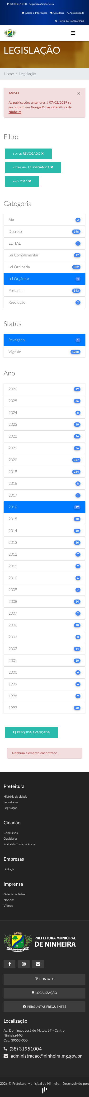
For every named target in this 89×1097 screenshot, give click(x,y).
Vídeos (8, 905)
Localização (45, 993)
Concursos (11, 833)
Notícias (9, 900)
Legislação (10, 808)
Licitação (9, 869)
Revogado (27, 153)
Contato (46, 979)
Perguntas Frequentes (46, 1006)
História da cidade (15, 796)
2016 (20, 181)
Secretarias (11, 802)
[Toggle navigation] (73, 33)
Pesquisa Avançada (33, 732)
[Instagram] (24, 964)
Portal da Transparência (70, 21)
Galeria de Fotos (14, 894)
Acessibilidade (76, 13)
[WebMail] (38, 964)
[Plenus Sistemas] (44, 1090)
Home (9, 74)
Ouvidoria (58, 13)
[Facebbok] (9, 964)
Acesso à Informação (35, 13)
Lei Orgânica (31, 167)
